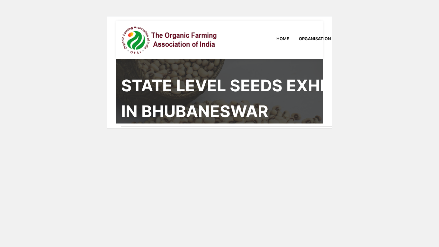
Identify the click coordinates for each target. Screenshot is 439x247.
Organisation (315, 38)
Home (282, 38)
